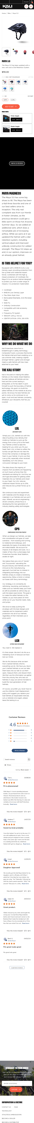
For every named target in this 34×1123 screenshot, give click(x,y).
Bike (9, 13)
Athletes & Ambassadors (12, 1114)
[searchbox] (15, 759)
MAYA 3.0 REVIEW (17, 163)
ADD (16, 119)
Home (4, 13)
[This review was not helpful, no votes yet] (28, 812)
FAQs (16, 1107)
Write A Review (20, 751)
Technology (7, 1111)
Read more (13, 804)
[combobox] (23, 770)
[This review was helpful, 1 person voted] (25, 851)
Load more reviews (17, 968)
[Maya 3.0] (6, 52)
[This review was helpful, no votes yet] (25, 812)
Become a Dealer (8, 1118)
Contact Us (6, 1107)
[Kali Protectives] (8, 6)
